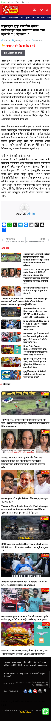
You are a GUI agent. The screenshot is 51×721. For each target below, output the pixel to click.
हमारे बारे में (34, 673)
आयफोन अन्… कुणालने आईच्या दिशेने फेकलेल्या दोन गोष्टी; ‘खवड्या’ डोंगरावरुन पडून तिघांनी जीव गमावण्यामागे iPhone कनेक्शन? (36, 260)
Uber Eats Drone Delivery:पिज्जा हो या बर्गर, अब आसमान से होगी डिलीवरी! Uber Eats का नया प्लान (35, 350)
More (12, 673)
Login (42, 673)
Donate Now (42, 665)
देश (33, 18)
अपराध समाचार (13, 18)
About (10, 2)
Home (3, 2)
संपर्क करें (33, 665)
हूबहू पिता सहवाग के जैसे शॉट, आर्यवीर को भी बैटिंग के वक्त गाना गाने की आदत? (35, 374)
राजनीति (13, 665)
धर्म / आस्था (40, 18)
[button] (47, 10)
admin (31, 213)
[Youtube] (35, 691)
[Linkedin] (30, 691)
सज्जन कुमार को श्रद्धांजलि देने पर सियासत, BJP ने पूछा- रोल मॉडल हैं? (35, 290)
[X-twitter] (45, 691)
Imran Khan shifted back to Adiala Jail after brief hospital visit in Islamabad (36, 325)
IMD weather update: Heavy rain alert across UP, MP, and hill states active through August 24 (36, 312)
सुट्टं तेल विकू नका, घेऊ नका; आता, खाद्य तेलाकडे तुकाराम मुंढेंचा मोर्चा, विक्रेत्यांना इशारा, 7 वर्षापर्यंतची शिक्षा (35, 363)
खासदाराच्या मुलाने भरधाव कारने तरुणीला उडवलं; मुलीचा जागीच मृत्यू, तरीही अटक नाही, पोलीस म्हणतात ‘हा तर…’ (36, 337)
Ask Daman (27, 701)
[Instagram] (40, 691)
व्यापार (26, 665)
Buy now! (25, 2)
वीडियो (20, 665)
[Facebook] (25, 691)
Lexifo (16, 701)
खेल (22, 18)
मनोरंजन (6, 665)
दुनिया (28, 18)
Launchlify (7, 701)
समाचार (3, 18)
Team (17, 2)
